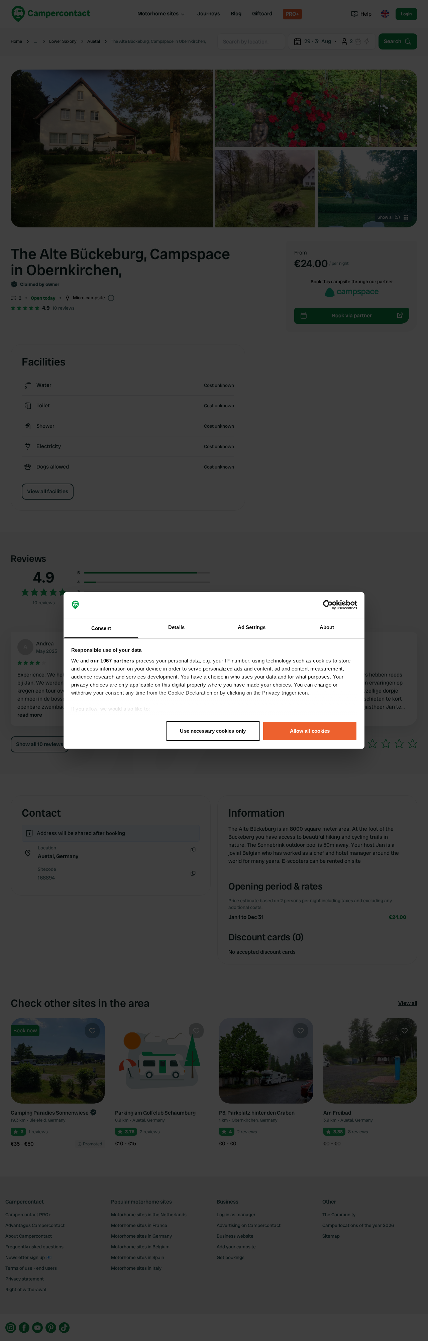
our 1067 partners (112, 660)
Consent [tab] (101, 628)
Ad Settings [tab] (251, 627)
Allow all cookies (310, 731)
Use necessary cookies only (213, 731)
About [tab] (327, 627)
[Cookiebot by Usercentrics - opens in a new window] (328, 605)
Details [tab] (176, 627)
